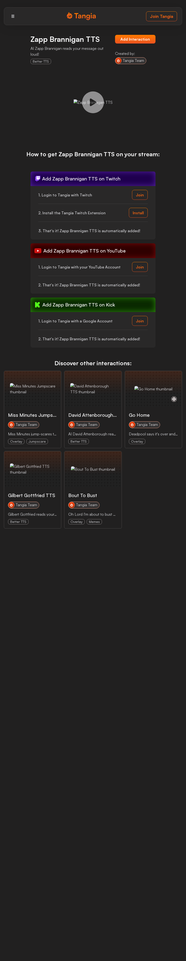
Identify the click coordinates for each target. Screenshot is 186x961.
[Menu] (13, 16)
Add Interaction (135, 39)
